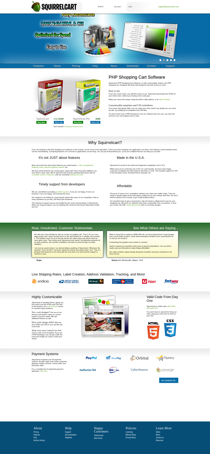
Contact (151, 65)
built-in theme (52, 306)
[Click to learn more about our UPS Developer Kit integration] (96, 281)
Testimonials (98, 435)
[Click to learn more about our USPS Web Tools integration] (69, 281)
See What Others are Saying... (155, 228)
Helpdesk (68, 437)
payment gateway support (54, 167)
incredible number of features (43, 175)
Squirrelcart (42, 118)
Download (132, 65)
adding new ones (76, 175)
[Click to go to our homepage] (54, 7)
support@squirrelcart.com (168, 7)
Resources (159, 440)
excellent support (62, 192)
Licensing (129, 431)
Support (170, 65)
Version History (39, 440)
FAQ (95, 65)
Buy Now (41, 122)
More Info (59, 122)
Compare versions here (74, 126)
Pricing (76, 65)
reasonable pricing (133, 205)
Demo (57, 65)
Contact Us (160, 437)
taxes (41, 167)
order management (85, 165)
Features (38, 65)
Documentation (71, 434)
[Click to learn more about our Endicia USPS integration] (40, 281)
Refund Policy (131, 434)
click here (43, 371)
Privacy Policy (131, 437)
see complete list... (168, 380)
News (114, 65)
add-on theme (164, 99)
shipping (35, 167)
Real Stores (98, 438)
